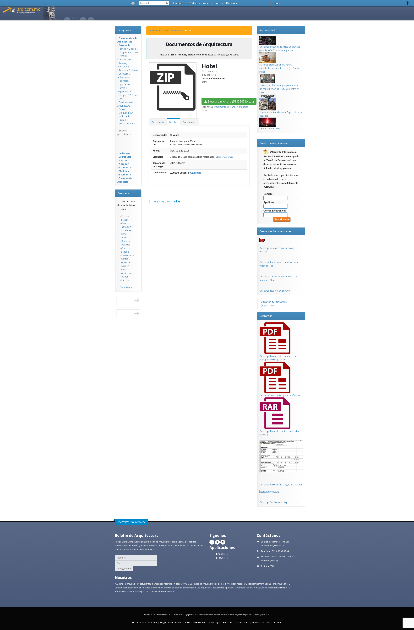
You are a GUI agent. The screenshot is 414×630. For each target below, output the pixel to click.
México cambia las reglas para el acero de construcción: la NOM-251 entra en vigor (279, 89)
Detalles (173, 122)
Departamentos (128, 287)
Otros (122, 109)
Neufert (125, 265)
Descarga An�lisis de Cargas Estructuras (280, 484)
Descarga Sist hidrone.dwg (273, 502)
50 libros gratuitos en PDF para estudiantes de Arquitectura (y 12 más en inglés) (280, 68)
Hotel (124, 237)
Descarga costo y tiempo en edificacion (280, 395)
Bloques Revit (126, 112)
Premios (123, 119)
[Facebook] (211, 542)
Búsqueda (123, 193)
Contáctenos (242, 622)
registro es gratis (225, 157)
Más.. (218, 3)
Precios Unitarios (128, 123)
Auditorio (126, 273)
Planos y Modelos (128, 48)
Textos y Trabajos (128, 70)
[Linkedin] (222, 542)
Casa (123, 233)
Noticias (194, 3)
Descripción (157, 122)
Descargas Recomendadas (275, 231)
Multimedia (125, 116)
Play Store (223, 557)
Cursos (206, 3)
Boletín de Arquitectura (273, 143)
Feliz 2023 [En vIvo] (269, 128)
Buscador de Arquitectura (144, 622)
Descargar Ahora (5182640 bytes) (230, 101)
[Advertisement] (130, 143)
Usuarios (277, 3)
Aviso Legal (214, 622)
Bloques (125, 241)
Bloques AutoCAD (128, 52)
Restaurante (127, 255)
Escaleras (126, 230)
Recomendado (268, 30)
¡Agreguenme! (124, 568)
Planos (124, 276)
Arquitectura (258, 622)
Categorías (124, 30)
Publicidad (228, 622)
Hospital (125, 244)
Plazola (125, 280)
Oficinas (125, 269)
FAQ (272, 566)
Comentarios (189, 122)
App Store (223, 554)
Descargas (265, 316)
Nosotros (230, 3)
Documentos (178, 3)
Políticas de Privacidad (195, 622)
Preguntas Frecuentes (170, 622)
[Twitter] (217, 542)
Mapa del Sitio (274, 622)
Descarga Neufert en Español (274, 290)
